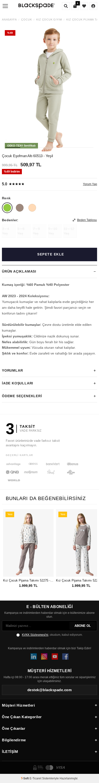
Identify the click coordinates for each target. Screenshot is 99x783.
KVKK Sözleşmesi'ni (35, 634)
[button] (13, 147)
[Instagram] (44, 656)
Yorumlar (12, 370)
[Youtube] (54, 656)
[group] (49, 89)
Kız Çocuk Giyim (49, 19)
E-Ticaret (35, 778)
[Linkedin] (33, 656)
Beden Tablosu (87, 220)
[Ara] (66, 6)
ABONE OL (82, 626)
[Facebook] (65, 656)
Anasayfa (9, 19)
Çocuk (26, 19)
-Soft (25, 778)
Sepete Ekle (50, 254)
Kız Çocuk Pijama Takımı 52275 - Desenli (28, 580)
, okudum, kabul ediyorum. (52, 634)
